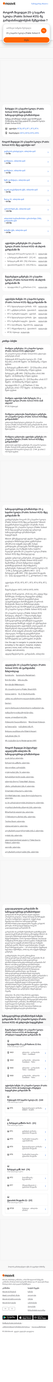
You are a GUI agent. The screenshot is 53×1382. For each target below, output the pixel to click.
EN (5, 1308)
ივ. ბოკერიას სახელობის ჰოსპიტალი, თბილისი (24, 803)
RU (12, 1308)
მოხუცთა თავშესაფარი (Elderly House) (20, 731)
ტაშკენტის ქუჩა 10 (12, 736)
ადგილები (32, 1295)
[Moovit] (9, 3)
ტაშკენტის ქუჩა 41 (25, 727)
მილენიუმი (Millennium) (14, 685)
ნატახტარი (9, 675)
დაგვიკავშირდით (39, 1327)
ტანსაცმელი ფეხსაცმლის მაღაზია (19, 713)
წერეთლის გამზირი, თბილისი (17, 763)
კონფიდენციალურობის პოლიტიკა (16, 1327)
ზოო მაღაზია (10, 680)
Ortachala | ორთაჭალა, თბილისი (18, 791)
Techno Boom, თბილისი (15, 821)
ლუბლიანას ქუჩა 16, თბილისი (17, 772)
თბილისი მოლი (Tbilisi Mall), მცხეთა (20, 782)
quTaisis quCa (10, 727)
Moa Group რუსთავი (37, 722)
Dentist (8, 703)
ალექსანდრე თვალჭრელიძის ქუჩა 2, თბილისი (24, 831)
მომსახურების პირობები (12, 1323)
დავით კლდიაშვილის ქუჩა (16, 717)
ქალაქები (31, 1307)
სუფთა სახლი (10, 694)
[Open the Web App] (40, 1317)
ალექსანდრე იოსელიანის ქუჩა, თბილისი (22, 852)
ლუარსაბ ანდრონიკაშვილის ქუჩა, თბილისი (23, 807)
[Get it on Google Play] (9, 1317)
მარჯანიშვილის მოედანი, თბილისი (19, 777)
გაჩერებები (32, 1303)
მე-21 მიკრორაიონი (26, 694)
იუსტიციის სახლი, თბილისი (16, 826)
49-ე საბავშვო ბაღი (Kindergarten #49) (20, 741)
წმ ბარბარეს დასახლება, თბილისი (19, 812)
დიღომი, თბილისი (12, 847)
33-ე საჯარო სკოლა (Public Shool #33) (20, 689)
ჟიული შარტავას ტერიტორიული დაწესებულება (24, 708)
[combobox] (26, 29)
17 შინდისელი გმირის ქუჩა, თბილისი (20, 817)
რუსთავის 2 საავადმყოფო (15, 722)
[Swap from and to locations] (43, 30)
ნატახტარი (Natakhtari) (25, 675)
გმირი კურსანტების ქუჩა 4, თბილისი (19, 786)
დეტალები (42, 254)
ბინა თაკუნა (22, 680)
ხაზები (30, 1292)
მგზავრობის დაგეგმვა (36, 1310)
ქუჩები (30, 1299)
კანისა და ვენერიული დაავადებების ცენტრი (23, 699)
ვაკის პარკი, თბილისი (14, 758)
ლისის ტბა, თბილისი (13, 835)
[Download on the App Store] (25, 1317)
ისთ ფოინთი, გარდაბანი (15, 768)
